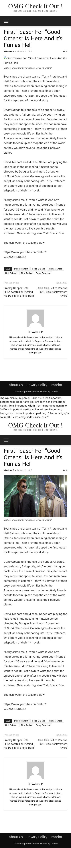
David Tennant (21, 268)
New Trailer (26, 273)
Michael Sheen (55, 268)
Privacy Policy (36, 384)
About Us (16, 384)
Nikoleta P (9, 51)
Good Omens (38, 268)
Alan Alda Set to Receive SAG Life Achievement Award (52, 291)
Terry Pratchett (43, 273)
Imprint (56, 384)
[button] (6, 21)
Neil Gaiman (11, 273)
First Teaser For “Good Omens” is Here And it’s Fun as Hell (33, 38)
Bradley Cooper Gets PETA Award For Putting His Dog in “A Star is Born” (19, 291)
